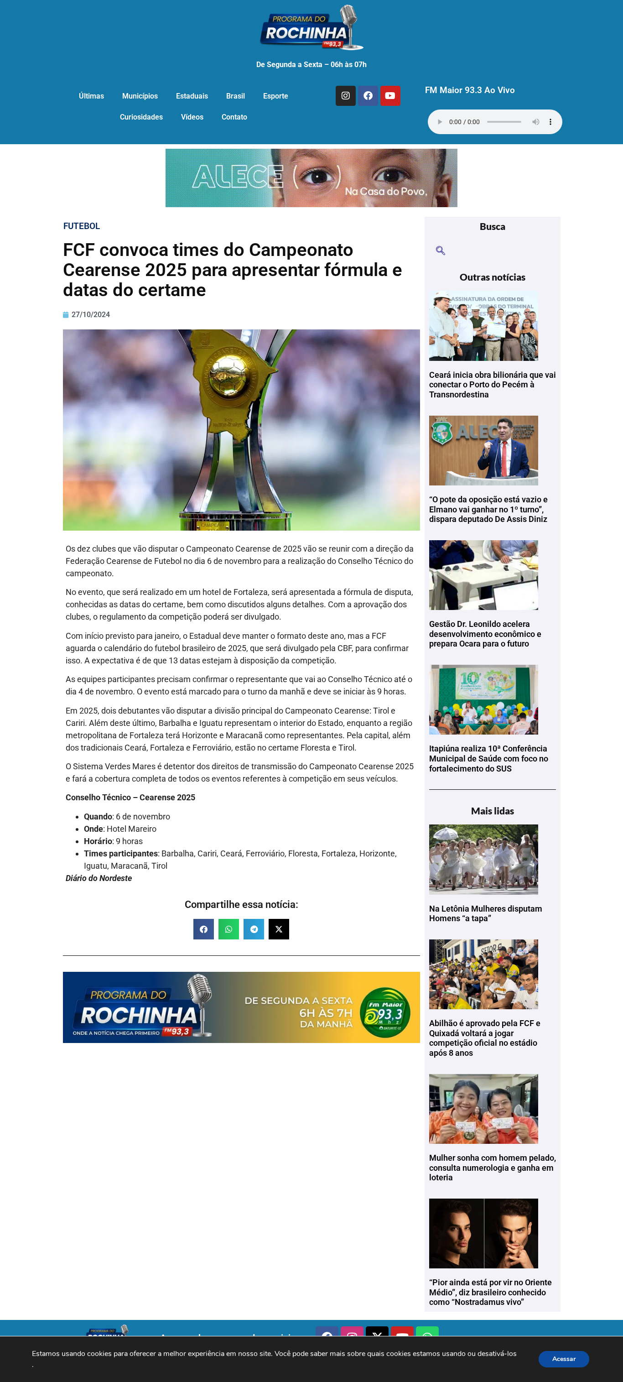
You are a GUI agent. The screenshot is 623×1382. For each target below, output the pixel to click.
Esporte (275, 96)
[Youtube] (390, 96)
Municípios (140, 96)
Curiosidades (141, 117)
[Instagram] (346, 96)
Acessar (564, 1359)
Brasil (235, 96)
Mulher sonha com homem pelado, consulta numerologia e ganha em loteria (492, 1167)
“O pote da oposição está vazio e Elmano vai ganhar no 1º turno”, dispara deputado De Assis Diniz (488, 509)
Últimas (91, 96)
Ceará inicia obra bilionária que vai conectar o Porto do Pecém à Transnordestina (492, 384)
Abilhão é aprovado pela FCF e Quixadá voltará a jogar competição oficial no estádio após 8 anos (484, 1038)
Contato (234, 117)
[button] (203, 929)
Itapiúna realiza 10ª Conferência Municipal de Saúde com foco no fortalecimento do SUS (488, 758)
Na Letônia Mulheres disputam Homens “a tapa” (485, 913)
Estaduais (192, 96)
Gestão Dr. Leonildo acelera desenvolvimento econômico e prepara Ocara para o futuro (485, 633)
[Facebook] (368, 96)
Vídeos (192, 117)
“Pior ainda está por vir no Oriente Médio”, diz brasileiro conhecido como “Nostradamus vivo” (490, 1292)
